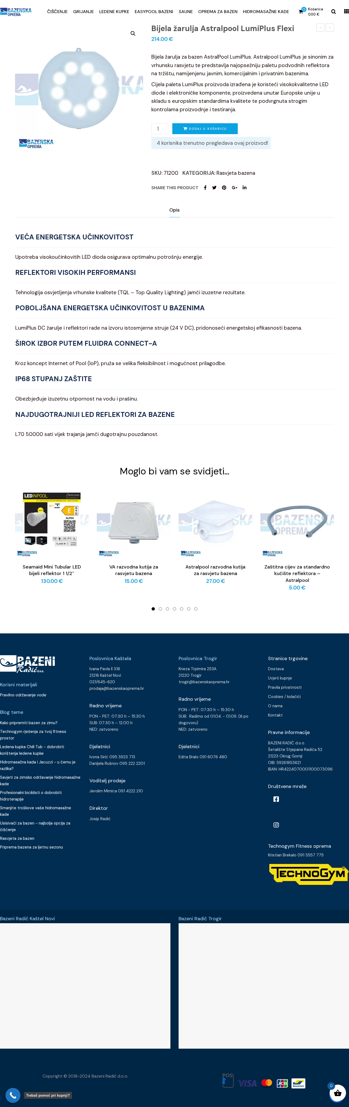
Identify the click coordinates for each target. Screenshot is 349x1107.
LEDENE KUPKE (114, 11)
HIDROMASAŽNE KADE (266, 11)
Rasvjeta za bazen (17, 838)
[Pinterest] (224, 187)
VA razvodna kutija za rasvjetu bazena (133, 570)
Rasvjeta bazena (235, 173)
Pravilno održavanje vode (23, 695)
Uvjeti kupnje (280, 678)
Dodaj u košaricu (208, 129)
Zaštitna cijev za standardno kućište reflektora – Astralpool (297, 573)
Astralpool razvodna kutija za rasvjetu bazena (215, 570)
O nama (275, 706)
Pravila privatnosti (285, 687)
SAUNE (186, 11)
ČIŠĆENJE (57, 11)
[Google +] (234, 187)
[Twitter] (214, 187)
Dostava (276, 669)
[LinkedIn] (244, 187)
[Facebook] (205, 187)
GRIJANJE (83, 11)
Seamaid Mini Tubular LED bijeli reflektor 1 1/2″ (52, 570)
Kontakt (275, 715)
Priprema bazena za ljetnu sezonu (31, 847)
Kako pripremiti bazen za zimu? (29, 723)
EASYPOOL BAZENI (154, 11)
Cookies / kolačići (284, 696)
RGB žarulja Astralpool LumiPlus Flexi (330, 28)
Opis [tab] (174, 210)
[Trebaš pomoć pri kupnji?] (12, 1095)
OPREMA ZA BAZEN (217, 11)
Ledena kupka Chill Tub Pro (320, 28)
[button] (133, 33)
